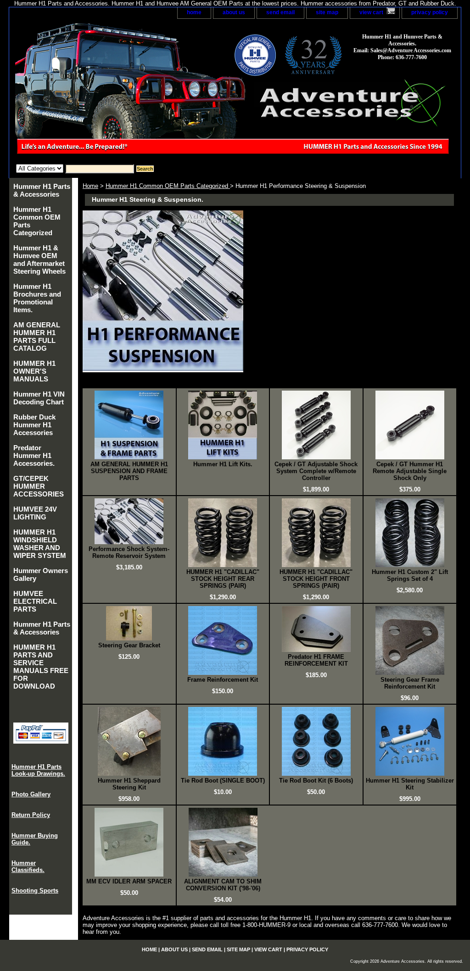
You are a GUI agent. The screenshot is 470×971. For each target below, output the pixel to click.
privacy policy (429, 12)
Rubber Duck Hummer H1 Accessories (34, 424)
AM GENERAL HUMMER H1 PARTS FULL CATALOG (36, 336)
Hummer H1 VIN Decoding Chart (39, 398)
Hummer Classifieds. (28, 866)
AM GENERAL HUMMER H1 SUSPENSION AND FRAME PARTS (129, 471)
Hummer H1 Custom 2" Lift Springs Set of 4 (410, 575)
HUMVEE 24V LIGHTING (35, 513)
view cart (371, 12)
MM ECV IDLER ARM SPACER (129, 881)
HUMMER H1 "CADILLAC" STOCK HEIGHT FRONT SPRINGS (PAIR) (316, 578)
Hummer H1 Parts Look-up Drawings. (38, 770)
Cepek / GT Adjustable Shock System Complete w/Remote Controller (316, 471)
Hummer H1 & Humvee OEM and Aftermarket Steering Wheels (39, 259)
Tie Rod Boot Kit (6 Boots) (316, 780)
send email (280, 12)
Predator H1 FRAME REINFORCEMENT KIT (316, 660)
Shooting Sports (34, 890)
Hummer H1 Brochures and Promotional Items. (37, 298)
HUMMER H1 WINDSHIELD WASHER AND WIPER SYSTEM (39, 543)
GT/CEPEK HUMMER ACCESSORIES (38, 486)
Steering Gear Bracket (129, 645)
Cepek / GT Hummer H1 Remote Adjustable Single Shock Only (410, 471)
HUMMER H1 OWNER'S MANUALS (34, 371)
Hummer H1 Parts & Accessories (41, 190)
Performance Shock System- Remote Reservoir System (129, 552)
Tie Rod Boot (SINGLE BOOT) (223, 780)
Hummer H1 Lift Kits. (222, 464)
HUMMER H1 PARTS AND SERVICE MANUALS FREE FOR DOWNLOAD (40, 666)
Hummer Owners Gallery (40, 574)
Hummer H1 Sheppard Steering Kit (129, 784)
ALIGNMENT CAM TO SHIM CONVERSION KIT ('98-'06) (223, 885)
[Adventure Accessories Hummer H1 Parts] (124, 91)
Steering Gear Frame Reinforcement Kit (409, 683)
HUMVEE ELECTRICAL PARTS (35, 601)
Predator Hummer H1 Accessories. (34, 455)
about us (234, 12)
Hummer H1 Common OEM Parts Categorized (168, 185)
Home (90, 185)
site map (327, 12)
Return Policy (30, 814)
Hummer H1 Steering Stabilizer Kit (410, 784)
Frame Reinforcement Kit (222, 679)
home (194, 12)
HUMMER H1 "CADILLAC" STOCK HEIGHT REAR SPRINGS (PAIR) (222, 578)
